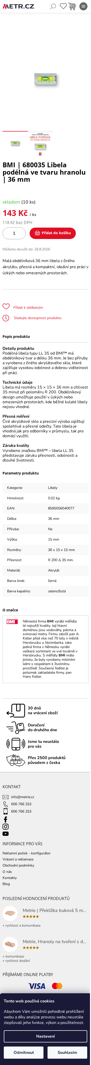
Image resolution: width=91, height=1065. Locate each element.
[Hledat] (53, 6)
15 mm (53, 539)
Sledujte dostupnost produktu (37, 318)
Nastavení (45, 1036)
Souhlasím (67, 1052)
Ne (50, 529)
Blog (6, 884)
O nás (7, 871)
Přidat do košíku (56, 232)
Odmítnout (24, 1052)
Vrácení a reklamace (18, 859)
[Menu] (83, 6)
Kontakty (10, 877)
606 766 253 (21, 804)
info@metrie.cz (22, 797)
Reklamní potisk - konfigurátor (27, 853)
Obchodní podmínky (18, 865)
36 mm (53, 518)
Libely (52, 487)
